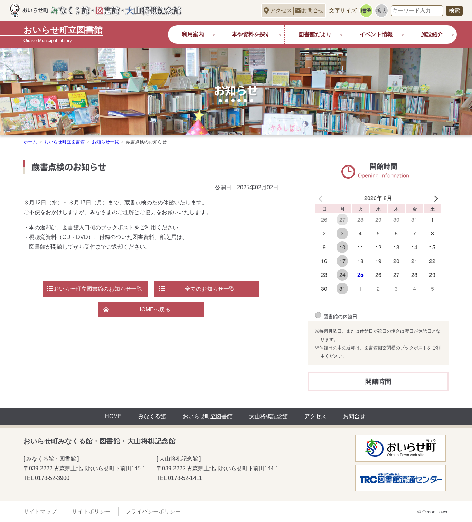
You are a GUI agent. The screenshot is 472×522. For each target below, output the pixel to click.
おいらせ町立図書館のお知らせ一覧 (98, 289)
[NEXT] (434, 198)
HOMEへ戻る (153, 309)
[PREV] (321, 198)
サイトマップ (40, 511)
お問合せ (313, 10)
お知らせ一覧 (105, 141)
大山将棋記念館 (268, 416)
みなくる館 (152, 416)
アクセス (281, 10)
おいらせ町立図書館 (64, 141)
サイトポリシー (91, 511)
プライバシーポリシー (153, 511)
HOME (113, 416)
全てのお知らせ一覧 (210, 289)
